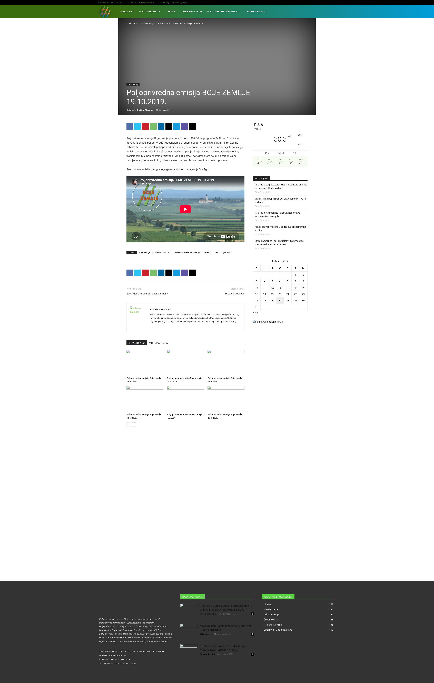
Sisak (206, 252)
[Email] (168, 126)
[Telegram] (176, 126)
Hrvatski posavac (234, 293)
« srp (255, 312)
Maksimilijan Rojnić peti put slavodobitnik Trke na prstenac (281, 200)
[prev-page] (128, 424)
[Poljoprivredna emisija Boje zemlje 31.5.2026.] (144, 362)
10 (256, 287)
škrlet (215, 252)
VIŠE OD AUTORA (158, 343)
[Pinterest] (145, 126)
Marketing (164, 2)
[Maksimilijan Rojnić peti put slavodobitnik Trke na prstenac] (188, 632)
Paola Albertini (207, 654)
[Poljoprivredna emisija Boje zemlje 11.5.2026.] (144, 399)
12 (272, 287)
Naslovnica (131, 23)
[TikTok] (321, 2)
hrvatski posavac (162, 252)
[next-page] (134, 424)
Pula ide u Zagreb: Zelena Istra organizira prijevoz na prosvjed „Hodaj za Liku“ (281, 186)
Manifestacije (192, 11)
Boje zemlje (144, 252)
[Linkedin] (316, 2)
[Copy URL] (192, 126)
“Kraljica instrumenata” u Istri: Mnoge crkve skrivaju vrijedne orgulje (277, 214)
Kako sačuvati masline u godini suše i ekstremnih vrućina (281, 228)
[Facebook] (305, 2)
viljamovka (227, 252)
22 (295, 294)
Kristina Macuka (144, 110)
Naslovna (127, 11)
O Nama (132, 2)
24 (256, 300)
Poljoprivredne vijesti (223, 11)
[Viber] (184, 126)
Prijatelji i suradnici (147, 2)
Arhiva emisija (256, 11)
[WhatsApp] (153, 126)
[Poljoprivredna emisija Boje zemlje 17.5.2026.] (226, 362)
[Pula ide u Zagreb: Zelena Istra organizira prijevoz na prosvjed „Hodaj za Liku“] (188, 612)
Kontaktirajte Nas (180, 2)
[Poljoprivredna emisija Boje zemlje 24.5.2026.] (185, 362)
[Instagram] (310, 2)
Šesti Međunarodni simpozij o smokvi (147, 293)
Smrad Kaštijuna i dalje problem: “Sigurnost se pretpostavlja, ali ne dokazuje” (279, 243)
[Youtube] (333, 2)
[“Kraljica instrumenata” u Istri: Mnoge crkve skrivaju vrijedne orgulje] (188, 652)
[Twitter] (327, 2)
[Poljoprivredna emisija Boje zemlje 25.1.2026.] (226, 399)
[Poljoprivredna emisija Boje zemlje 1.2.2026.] (185, 399)
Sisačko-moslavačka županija (186, 252)
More (171, 11)
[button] (332, 11)
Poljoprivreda (149, 11)
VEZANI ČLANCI (137, 343)
